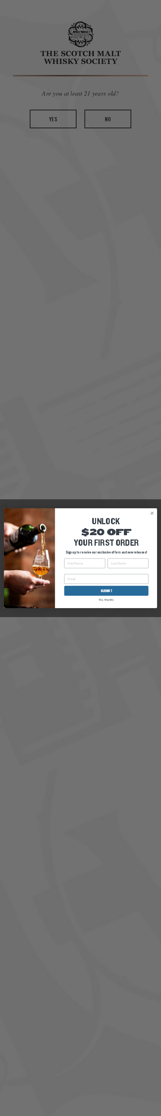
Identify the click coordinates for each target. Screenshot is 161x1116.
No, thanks (106, 599)
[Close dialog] (152, 512)
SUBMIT (106, 591)
